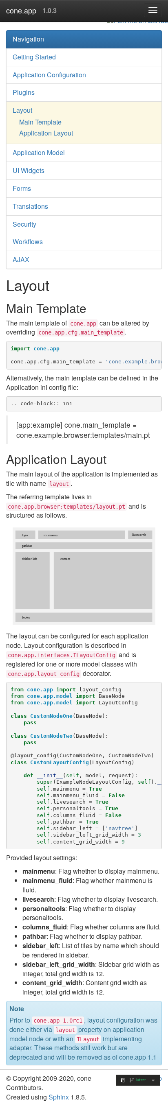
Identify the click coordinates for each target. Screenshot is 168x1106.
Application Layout (46, 133)
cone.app (21, 10)
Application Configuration (49, 74)
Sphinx (59, 1097)
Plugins (24, 92)
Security (24, 224)
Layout (22, 110)
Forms (22, 188)
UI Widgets (28, 170)
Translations (30, 206)
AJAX (21, 259)
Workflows (28, 241)
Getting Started (34, 56)
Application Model (39, 152)
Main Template (40, 122)
